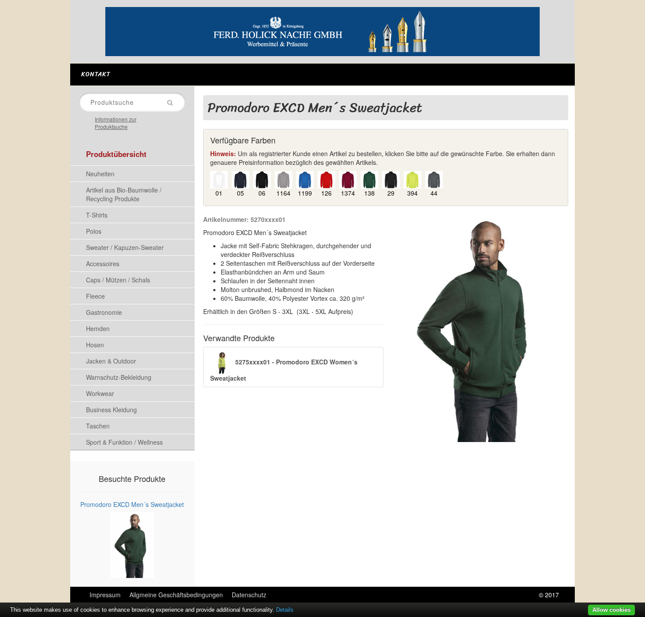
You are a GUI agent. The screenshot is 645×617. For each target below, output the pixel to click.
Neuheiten (100, 173)
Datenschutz (249, 594)
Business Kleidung (111, 409)
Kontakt (96, 74)
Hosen (95, 344)
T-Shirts (97, 214)
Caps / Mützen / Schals (118, 279)
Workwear (100, 393)
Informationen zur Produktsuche (115, 122)
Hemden (98, 328)
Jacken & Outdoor (111, 361)
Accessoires (102, 263)
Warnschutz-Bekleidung (118, 377)
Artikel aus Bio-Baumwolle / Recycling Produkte (123, 194)
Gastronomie (104, 312)
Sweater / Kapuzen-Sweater (125, 247)
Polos (93, 231)
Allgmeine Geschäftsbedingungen (176, 594)
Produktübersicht (116, 154)
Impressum (105, 594)
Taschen (98, 425)
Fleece (95, 296)
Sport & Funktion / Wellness (124, 442)
